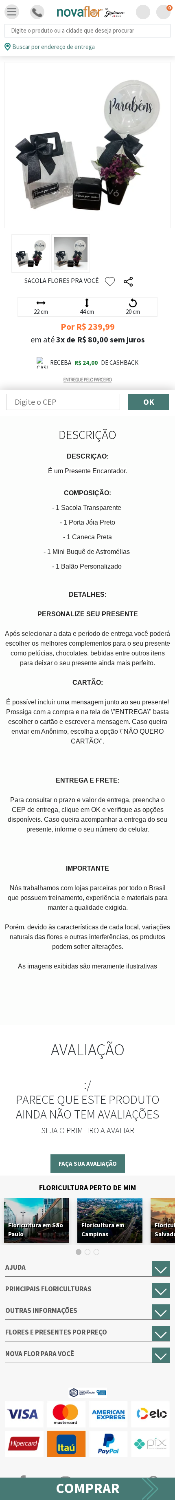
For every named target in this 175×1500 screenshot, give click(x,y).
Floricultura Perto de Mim (87, 1187)
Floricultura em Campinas (102, 1229)
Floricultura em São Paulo (35, 1229)
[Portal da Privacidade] (87, 1392)
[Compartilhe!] (128, 281)
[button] (143, 12)
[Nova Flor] (90, 12)
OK (148, 402)
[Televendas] (37, 12)
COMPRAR (88, 1488)
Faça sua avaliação (88, 1163)
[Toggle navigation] (11, 11)
